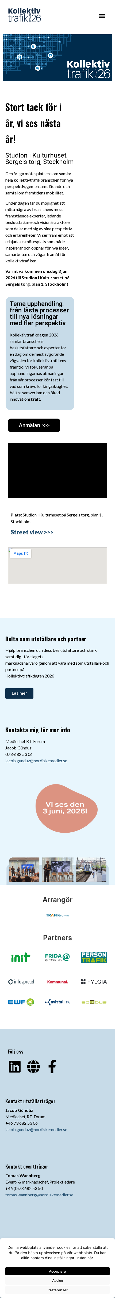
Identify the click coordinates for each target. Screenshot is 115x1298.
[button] (102, 16)
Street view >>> (32, 532)
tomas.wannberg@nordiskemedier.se (39, 1194)
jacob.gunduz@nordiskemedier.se (36, 760)
